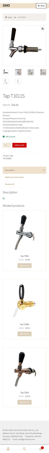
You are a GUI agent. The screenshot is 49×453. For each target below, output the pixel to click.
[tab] (24, 170)
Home (10, 17)
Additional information (14, 177)
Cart (38, 447)
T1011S (8, 158)
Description (10, 170)
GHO (6, 5)
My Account (8, 449)
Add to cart (19, 145)
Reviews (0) (9, 184)
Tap (15, 17)
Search (24, 449)
